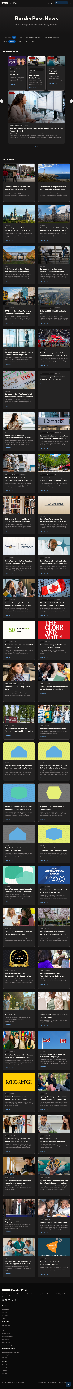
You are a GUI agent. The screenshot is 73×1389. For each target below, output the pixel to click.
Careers (4, 1370)
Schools (4, 1312)
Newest (12, 41)
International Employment (33, 37)
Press (20, 37)
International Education (52, 37)
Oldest (20, 41)
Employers (5, 1315)
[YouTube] (9, 1300)
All (14, 37)
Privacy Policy (42, 1382)
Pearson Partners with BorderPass (53, 729)
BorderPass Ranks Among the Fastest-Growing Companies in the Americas (53, 521)
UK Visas (4, 1331)
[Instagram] (6, 1300)
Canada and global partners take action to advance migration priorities (53, 379)
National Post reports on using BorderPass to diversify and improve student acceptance (18, 1099)
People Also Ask (10, 1015)
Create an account (61, 3)
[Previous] (1, 101)
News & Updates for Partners (10, 1355)
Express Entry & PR (7, 1336)
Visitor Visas (5, 1339)
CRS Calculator (6, 1358)
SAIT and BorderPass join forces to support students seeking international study (18, 1183)
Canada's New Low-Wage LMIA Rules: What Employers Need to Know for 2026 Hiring (54, 438)
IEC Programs (6, 1342)
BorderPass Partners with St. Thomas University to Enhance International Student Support (19, 1057)
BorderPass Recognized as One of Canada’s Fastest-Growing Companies (53, 647)
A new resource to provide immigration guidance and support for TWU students (53, 1141)
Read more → (14, 84)
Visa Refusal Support (8, 1345)
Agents (4, 1318)
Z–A (33, 41)
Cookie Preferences (65, 1382)
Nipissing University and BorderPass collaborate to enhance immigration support (53, 1099)
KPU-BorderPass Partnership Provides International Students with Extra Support (18, 731)
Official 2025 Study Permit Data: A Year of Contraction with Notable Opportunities (18, 521)
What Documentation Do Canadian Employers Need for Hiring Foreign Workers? (18, 767)
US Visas (4, 1328)
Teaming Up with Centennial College (53, 1222)
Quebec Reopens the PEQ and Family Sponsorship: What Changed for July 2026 (54, 230)
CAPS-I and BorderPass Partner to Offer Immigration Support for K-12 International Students (18, 313)
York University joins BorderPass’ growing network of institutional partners (17, 271)
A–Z (27, 41)
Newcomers (5, 1309)
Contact (4, 1368)
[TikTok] (12, 1300)
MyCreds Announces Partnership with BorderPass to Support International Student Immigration (54, 1183)
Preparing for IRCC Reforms (15, 1222)
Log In (51, 3)
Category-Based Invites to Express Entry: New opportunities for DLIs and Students (18, 1263)
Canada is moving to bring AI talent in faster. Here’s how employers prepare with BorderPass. (19, 354)
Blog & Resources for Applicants (11, 1352)
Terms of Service (52, 1382)
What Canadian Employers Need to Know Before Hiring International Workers (18, 809)
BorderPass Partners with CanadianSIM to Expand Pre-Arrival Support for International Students (18, 437)
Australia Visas (6, 1333)
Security (4, 1373)
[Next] (71, 101)
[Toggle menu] (70, 3)
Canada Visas (6, 1325)
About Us (4, 1365)
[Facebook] (15, 1300)
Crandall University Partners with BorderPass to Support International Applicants (18, 605)
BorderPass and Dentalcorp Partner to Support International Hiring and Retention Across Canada (53, 563)
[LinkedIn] (3, 1300)
